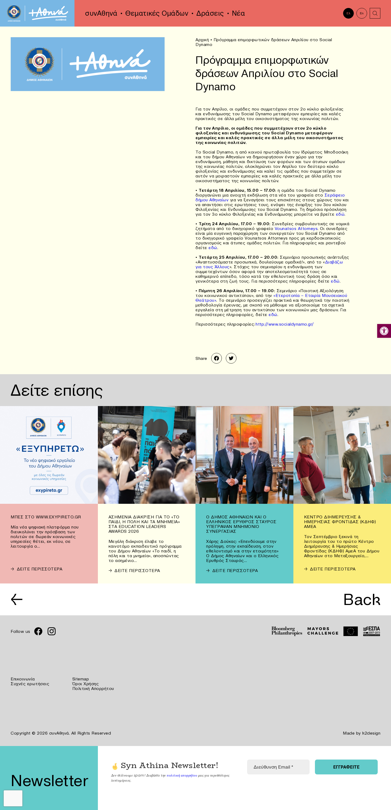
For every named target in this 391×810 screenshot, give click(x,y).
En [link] (362, 13)
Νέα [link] (238, 13)
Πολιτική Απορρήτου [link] (93, 688)
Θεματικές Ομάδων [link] (156, 13)
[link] (384, 331)
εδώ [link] (340, 214)
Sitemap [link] (80, 678)
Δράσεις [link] (210, 13)
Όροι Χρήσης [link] (85, 683)
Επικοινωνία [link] (23, 678)
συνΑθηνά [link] (101, 13)
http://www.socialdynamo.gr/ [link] (285, 324)
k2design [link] (371, 733)
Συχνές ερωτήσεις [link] (30, 683)
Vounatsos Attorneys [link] (296, 228)
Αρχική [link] (202, 39)
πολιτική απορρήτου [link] (182, 775)
